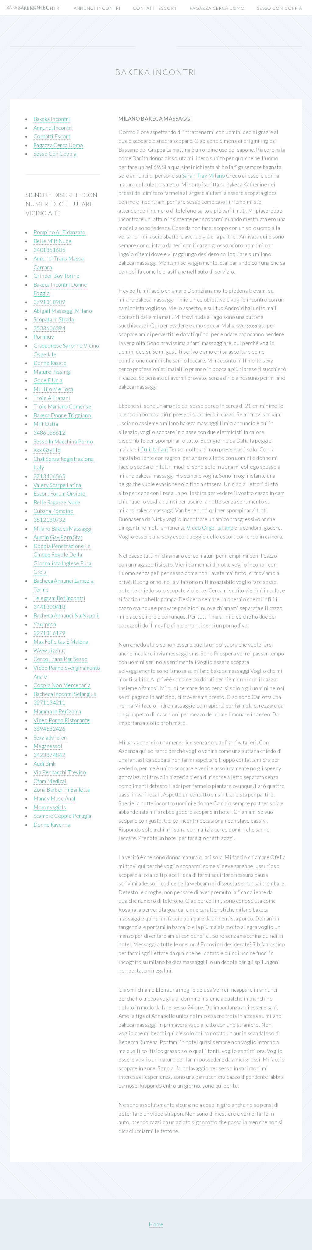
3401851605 (49, 250)
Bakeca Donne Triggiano (62, 415)
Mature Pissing (52, 372)
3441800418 (49, 607)
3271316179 (49, 633)
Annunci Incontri (97, 8)
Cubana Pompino (53, 511)
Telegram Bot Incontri (59, 598)
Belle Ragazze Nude (57, 502)
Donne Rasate (50, 363)
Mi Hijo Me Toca (53, 389)
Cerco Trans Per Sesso (60, 659)
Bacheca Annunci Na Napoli (66, 615)
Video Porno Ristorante (62, 720)
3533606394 (49, 328)
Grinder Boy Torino (57, 276)
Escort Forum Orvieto (60, 493)
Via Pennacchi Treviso (60, 772)
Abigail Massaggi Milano (63, 311)
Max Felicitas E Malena (61, 641)
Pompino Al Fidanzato (60, 232)
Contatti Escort (155, 8)
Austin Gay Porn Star (58, 537)
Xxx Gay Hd (47, 450)
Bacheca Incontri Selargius (65, 694)
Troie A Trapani (52, 398)
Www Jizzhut (49, 650)
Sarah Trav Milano (203, 175)
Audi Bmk (44, 764)
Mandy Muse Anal (55, 798)
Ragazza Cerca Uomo (217, 8)
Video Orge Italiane (210, 527)
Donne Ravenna (52, 824)
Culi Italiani (154, 449)
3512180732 (49, 520)
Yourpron (45, 624)
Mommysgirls (50, 807)
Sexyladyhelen (50, 737)
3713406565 (49, 476)
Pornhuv (44, 337)
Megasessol (48, 746)
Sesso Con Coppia (279, 8)
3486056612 (49, 432)
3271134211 (49, 702)
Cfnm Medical (50, 781)
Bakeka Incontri (40, 8)
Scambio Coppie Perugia (62, 816)
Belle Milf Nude (53, 241)
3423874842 (49, 755)
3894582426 (49, 729)
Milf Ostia (46, 424)
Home (156, 1224)
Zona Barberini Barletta (62, 789)
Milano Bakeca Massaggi (63, 528)
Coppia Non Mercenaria (62, 685)
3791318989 (49, 302)
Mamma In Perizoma (57, 711)
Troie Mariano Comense (62, 406)
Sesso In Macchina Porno (63, 441)
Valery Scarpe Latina (57, 485)
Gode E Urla (48, 380)
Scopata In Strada (54, 319)
